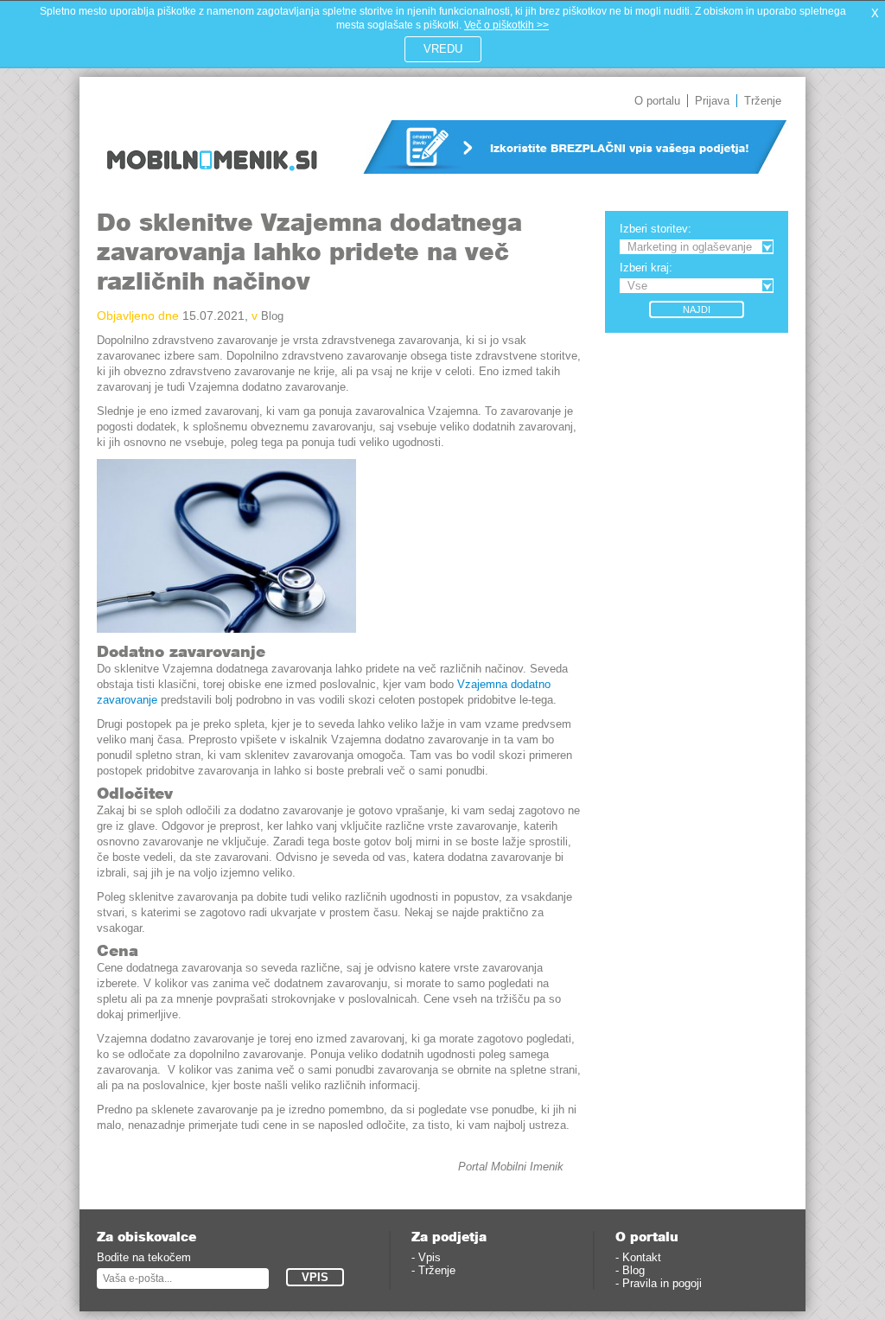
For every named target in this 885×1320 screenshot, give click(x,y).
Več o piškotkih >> (506, 25)
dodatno (531, 684)
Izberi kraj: (646, 267)
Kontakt (641, 1257)
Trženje (762, 100)
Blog (272, 315)
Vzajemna (484, 684)
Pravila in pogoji (662, 1283)
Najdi (696, 309)
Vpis (429, 1257)
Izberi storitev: (655, 228)
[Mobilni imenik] (211, 182)
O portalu (657, 100)
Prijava (712, 100)
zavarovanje (127, 699)
